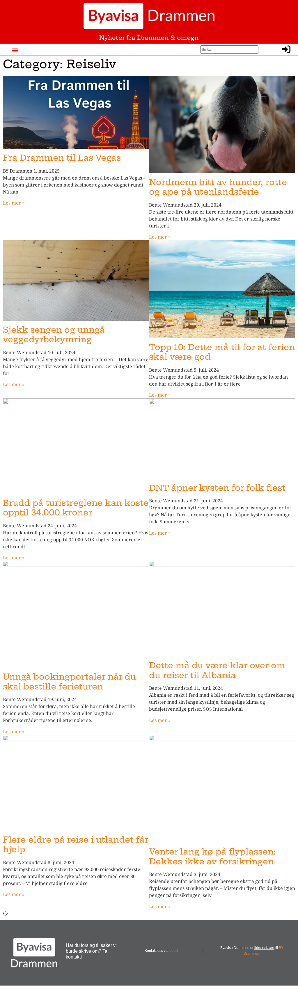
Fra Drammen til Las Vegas (62, 158)
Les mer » (13, 203)
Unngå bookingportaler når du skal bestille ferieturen (69, 681)
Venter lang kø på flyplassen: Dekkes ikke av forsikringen (212, 856)
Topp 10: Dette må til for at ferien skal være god (222, 352)
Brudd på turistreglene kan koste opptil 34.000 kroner (76, 508)
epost (173, 951)
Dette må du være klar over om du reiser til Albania (217, 670)
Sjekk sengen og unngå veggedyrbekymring (54, 335)
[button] (14, 50)
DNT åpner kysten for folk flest (217, 488)
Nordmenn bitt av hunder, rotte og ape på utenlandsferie (218, 187)
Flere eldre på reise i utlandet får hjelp (75, 844)
